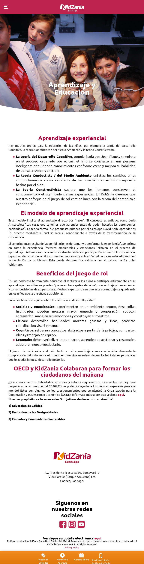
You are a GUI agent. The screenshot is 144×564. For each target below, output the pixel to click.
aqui (121, 394)
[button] (4, 7)
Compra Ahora (81, 559)
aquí (97, 538)
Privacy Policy (72, 547)
